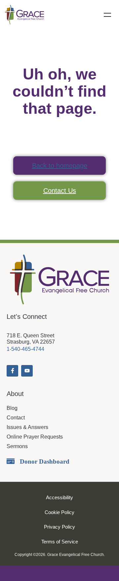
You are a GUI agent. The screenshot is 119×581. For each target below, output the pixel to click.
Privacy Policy (59, 527)
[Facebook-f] (12, 371)
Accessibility (59, 497)
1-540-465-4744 (25, 349)
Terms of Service (59, 541)
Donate (59, 573)
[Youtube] (27, 371)
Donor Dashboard (44, 461)
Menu (107, 15)
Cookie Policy (59, 512)
